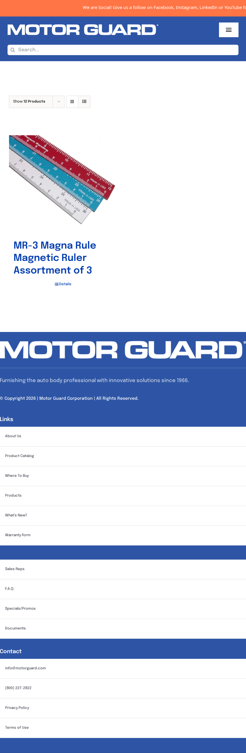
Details (65, 284)
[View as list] (84, 102)
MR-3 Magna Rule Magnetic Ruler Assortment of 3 (55, 258)
